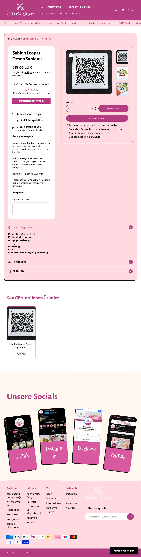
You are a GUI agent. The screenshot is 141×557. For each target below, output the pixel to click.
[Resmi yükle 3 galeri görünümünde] (122, 89)
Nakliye (28, 72)
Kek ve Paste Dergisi (34, 495)
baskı (49, 494)
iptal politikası (53, 503)
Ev (9, 38)
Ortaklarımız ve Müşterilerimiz (34, 510)
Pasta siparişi (14, 509)
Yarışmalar (32, 517)
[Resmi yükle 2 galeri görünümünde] (122, 73)
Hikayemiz (32, 522)
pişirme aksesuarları (13, 525)
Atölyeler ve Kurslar (13, 503)
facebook (86, 449)
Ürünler (16, 38)
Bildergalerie (13, 514)
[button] (55, 7)
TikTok (22, 456)
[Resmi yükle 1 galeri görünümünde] (122, 57)
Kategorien (13, 519)
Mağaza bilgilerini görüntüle (84, 136)
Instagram (72, 494)
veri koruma (52, 498)
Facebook (71, 503)
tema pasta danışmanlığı (14, 495)
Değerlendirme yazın (31, 100)
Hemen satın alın (97, 118)
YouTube (118, 455)
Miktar (69, 102)
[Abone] (130, 516)
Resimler (31, 501)
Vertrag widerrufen (123, 550)
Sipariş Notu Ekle (21, 199)
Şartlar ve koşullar (51, 509)
